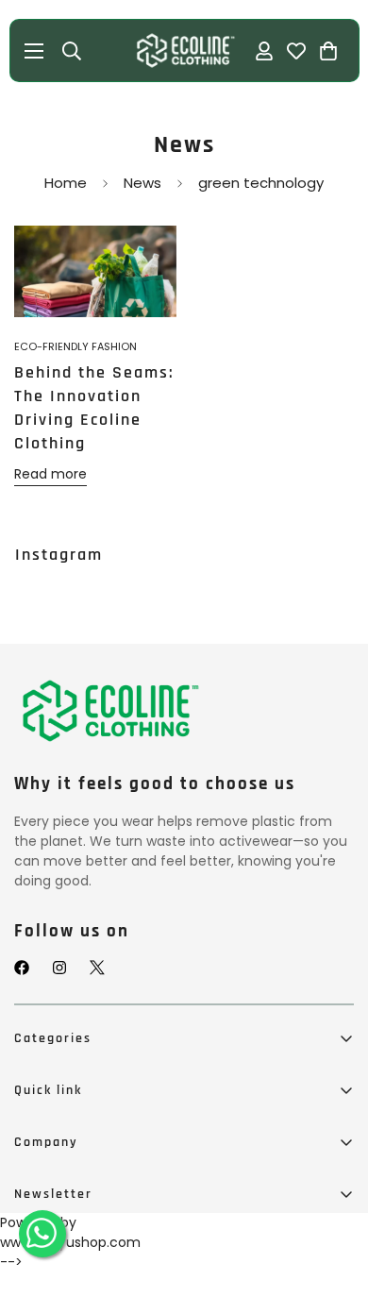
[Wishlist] (295, 51)
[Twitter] (97, 967)
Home (65, 183)
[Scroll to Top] (334, 1219)
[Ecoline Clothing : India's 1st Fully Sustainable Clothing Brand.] (184, 50)
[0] (327, 51)
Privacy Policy (58, 1273)
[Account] (263, 51)
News (142, 183)
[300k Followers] (21, 967)
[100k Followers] (59, 967)
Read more (50, 473)
